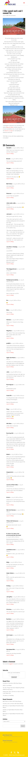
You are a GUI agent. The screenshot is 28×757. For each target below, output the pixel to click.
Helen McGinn (10, 573)
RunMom (8, 619)
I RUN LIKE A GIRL (11, 203)
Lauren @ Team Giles (12, 484)
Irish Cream (9, 635)
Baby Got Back (9, 127)
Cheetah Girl (9, 472)
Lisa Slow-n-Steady (11, 246)
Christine (8, 609)
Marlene (8, 319)
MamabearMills (10, 649)
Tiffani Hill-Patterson (12, 521)
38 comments (12, 15)
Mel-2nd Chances (11, 510)
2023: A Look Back (7, 685)
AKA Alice (8, 423)
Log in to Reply (10, 153)
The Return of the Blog (8, 695)
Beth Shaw (9, 183)
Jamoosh (8, 214)
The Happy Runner (11, 269)
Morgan (8, 168)
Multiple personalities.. (12, 280)
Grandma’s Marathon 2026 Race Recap (12, 683)
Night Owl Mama (10, 357)
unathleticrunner (11, 549)
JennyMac (9, 596)
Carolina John (6, 703)
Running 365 (9, 433)
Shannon (8, 193)
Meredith (8, 148)
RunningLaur (9, 384)
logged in (11, 663)
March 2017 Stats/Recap (15, 701)
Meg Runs (9, 330)
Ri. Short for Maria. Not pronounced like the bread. (13, 534)
